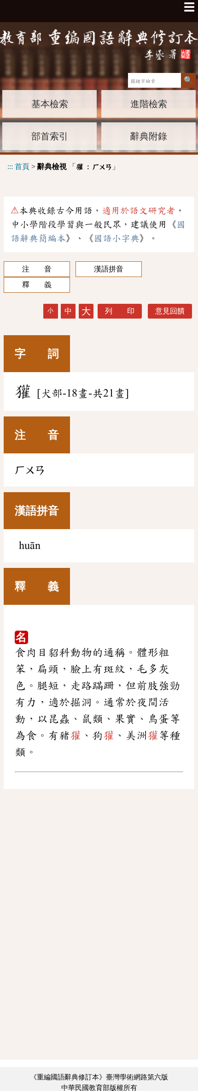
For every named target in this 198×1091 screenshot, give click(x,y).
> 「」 (63, 166)
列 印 (119, 311)
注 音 (37, 269)
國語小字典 (116, 238)
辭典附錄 (148, 136)
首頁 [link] (22, 166)
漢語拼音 (108, 269)
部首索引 (49, 136)
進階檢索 (148, 104)
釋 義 (37, 285)
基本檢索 (49, 104)
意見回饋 (170, 311)
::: (10, 166)
